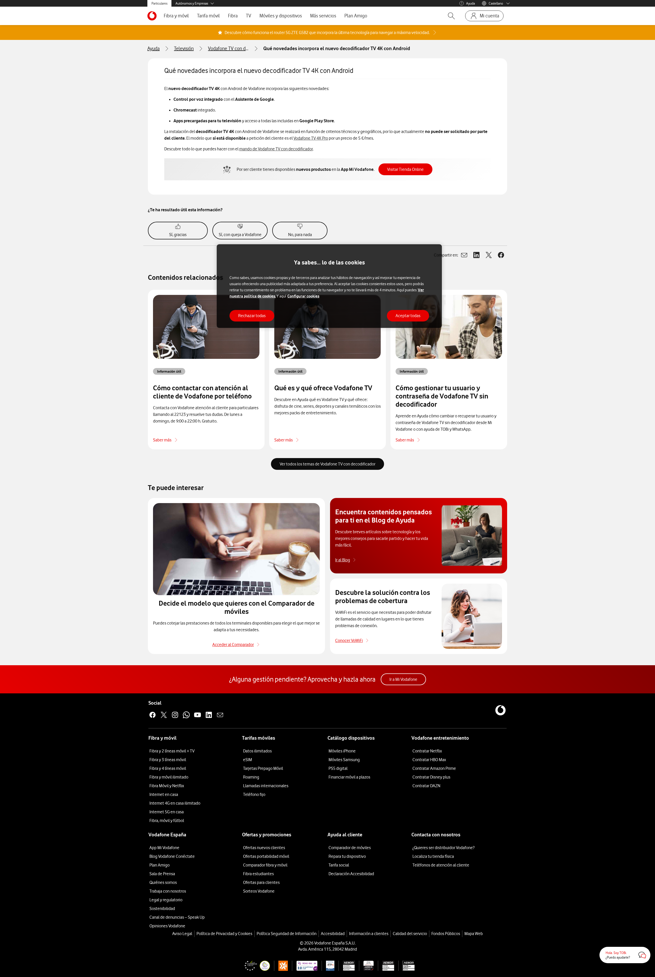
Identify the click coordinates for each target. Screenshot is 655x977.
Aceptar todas (408, 315)
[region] (329, 286)
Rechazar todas (252, 315)
